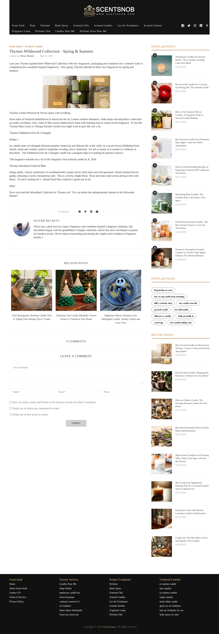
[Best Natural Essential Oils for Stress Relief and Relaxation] (161, 436)
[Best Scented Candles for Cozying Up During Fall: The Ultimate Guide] (161, 93)
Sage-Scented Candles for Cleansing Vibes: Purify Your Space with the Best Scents (192, 458)
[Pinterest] (201, 25)
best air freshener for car (171, 610)
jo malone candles (168, 592)
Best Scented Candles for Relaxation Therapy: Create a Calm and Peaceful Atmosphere (192, 348)
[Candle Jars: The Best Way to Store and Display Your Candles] (161, 546)
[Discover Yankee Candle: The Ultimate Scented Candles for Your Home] (161, 409)
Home (12, 584)
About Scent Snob (18, 588)
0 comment (63, 211)
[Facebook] (183, 25)
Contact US (15, 592)
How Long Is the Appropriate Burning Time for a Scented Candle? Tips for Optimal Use (192, 485)
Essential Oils (81, 25)
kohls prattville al (185, 316)
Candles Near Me (65, 31)
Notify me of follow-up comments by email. (36, 408)
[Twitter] (189, 25)
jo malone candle (168, 584)
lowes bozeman (67, 597)
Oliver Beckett (27, 56)
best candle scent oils (188, 303)
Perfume (45, 25)
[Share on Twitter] (85, 211)
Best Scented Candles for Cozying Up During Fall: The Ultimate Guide (192, 86)
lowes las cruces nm (69, 614)
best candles (165, 588)
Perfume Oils (42, 31)
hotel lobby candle (168, 601)
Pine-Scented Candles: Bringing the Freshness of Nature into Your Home (192, 374)
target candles (166, 597)
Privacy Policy (16, 601)
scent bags (158, 322)
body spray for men (169, 614)
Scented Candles (103, 25)
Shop (32, 25)
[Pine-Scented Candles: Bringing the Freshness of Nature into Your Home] (161, 381)
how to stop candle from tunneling (169, 296)
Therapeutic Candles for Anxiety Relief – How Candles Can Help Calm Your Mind (190, 60)
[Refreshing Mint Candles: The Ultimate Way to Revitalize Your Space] (161, 203)
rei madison (65, 606)
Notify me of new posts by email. (30, 414)
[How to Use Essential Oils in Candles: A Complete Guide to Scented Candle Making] (161, 120)
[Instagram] (195, 25)
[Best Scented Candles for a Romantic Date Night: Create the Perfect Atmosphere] (161, 148)
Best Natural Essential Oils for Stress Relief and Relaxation (192, 429)
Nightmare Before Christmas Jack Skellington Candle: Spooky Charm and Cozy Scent (120, 319)
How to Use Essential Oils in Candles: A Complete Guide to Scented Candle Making (189, 115)
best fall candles (182, 309)
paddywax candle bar (70, 592)
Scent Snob (18, 25)
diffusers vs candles (162, 316)
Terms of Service (17, 597)
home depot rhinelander (71, 610)
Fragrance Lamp (21, 31)
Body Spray (61, 25)
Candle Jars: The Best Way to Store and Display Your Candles (191, 539)
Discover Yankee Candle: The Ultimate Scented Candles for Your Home (191, 403)
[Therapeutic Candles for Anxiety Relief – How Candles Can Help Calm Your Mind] (161, 65)
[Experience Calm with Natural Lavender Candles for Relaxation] (161, 519)
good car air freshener (170, 606)
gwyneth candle (161, 309)
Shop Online (66, 588)
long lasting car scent (163, 290)
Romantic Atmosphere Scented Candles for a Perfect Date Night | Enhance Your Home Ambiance (190, 252)
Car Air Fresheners (128, 25)
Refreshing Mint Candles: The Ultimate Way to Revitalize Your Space (190, 197)
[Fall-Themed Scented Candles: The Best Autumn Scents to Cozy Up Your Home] (161, 230)
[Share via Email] (96, 211)
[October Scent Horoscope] (31, 290)
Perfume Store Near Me (93, 31)
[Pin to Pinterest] (91, 211)
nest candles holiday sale (180, 322)
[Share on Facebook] (79, 211)
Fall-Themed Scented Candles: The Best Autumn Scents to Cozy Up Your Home (191, 225)
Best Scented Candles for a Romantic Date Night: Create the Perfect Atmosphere (192, 142)
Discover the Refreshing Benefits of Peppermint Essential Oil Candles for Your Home (192, 170)
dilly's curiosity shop (163, 303)
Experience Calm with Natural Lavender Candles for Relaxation (190, 512)
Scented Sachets (153, 25)
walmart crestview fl (69, 601)
